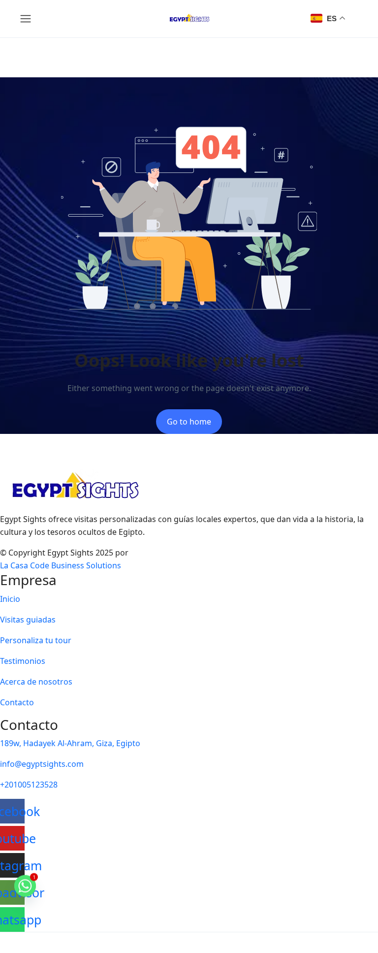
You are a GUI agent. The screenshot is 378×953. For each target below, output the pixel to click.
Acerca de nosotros (36, 681)
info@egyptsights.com (42, 763)
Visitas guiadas (28, 619)
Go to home (189, 421)
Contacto (17, 702)
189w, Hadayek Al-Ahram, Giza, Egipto (70, 743)
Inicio (10, 598)
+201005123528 (29, 784)
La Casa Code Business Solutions (60, 565)
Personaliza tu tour (35, 640)
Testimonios (22, 661)
